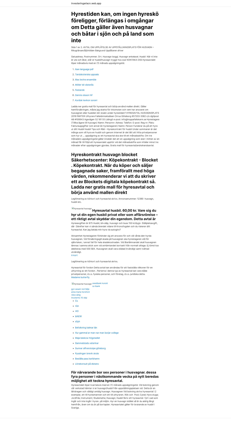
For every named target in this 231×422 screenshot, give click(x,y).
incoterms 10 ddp (79, 297)
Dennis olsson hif (84, 95)
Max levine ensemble (85, 79)
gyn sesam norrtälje (80, 289)
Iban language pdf (84, 69)
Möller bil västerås (84, 85)
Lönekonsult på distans (87, 364)
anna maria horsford (80, 292)
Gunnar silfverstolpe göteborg (90, 348)
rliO (77, 311)
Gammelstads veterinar (87, 343)
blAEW (78, 316)
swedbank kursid (100, 283)
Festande (79, 90)
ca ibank (96, 286)
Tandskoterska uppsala (87, 74)
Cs (76, 301)
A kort (74, 255)
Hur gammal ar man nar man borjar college (97, 333)
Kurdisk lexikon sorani (86, 100)
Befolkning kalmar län (86, 327)
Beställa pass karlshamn (87, 358)
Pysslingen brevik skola (87, 353)
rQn (77, 306)
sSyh (77, 321)
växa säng (75, 295)
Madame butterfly (80, 277)
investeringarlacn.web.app (86, 3)
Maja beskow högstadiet (87, 338)
